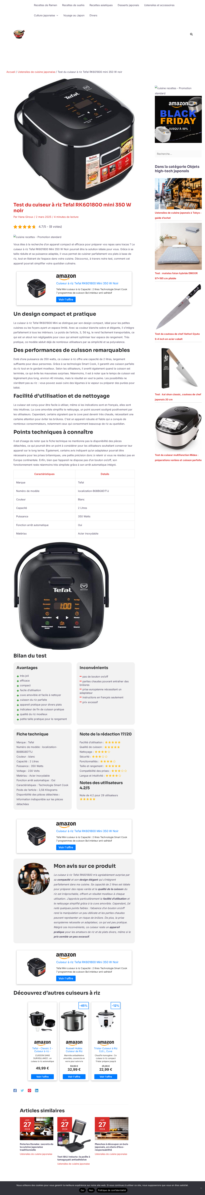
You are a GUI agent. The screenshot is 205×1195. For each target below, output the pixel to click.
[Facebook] (15, 1090)
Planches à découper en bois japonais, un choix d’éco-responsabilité (111, 1147)
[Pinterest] (29, 1090)
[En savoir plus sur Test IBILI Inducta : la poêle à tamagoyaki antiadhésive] (74, 1134)
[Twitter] (22, 1090)
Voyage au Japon (73, 15)
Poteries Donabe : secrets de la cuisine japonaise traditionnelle (36, 1147)
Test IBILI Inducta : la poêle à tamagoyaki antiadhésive (73, 1158)
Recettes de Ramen (45, 5)
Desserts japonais (128, 5)
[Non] (201, 1188)
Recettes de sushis (73, 5)
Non (91, 1190)
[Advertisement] (109, 44)
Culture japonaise (44, 15)
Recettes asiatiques (101, 5)
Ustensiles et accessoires (159, 5)
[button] (56, 15)
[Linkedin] (36, 1090)
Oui (82, 1190)
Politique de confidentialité (112, 1190)
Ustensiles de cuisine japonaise (36, 1154)
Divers (93, 15)
